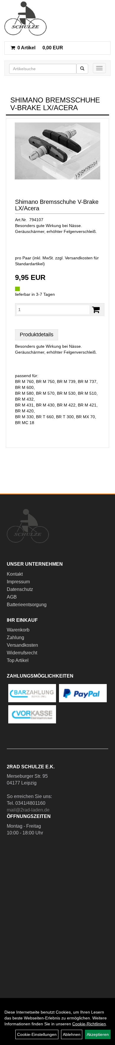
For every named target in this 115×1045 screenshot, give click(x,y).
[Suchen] (82, 69)
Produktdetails (36, 334)
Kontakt (15, 574)
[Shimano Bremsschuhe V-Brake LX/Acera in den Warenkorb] (96, 309)
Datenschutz (20, 589)
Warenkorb (18, 629)
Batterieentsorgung (27, 604)
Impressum (18, 581)
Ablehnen (71, 1034)
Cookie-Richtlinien (89, 1024)
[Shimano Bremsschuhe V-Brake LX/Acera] (57, 150)
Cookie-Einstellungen (37, 1034)
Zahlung (15, 637)
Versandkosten (22, 645)
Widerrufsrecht (22, 652)
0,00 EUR (40, 47)
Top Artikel (18, 660)
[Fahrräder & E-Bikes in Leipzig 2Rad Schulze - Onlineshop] (25, 18)
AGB (12, 596)
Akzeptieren (98, 1034)
